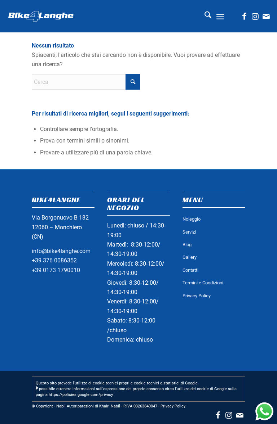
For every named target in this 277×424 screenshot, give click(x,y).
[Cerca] (204, 16)
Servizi (189, 232)
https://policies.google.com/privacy (81, 394)
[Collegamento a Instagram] (255, 16)
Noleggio (192, 219)
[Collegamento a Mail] (266, 16)
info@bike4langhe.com (61, 251)
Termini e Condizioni (203, 282)
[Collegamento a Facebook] (244, 16)
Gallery (190, 257)
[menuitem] (204, 16)
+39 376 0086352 (54, 260)
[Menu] (220, 16)
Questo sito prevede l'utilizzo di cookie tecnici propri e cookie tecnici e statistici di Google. (117, 383)
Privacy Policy (197, 295)
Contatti (190, 270)
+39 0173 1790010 (56, 270)
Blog (187, 244)
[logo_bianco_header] (40, 16)
